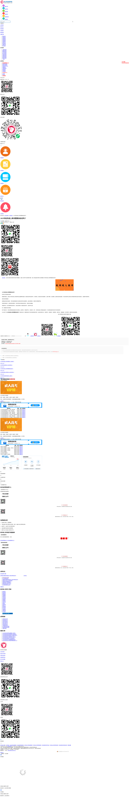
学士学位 (4, 608)
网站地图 (69, 745)
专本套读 (4, 75)
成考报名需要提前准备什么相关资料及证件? (8, 575)
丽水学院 (4, 628)
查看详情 (23, 409)
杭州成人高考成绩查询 (28, 745)
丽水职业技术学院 (5, 577)
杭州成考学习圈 (3, 573)
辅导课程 (4, 594)
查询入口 (4, 605)
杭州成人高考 (2, 745)
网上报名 (4, 45)
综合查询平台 (4, 72)
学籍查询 (4, 70)
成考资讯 (4, 37)
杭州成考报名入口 (5, 62)
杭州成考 (3, 277)
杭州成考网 (6, 215)
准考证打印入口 (5, 66)
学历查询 (4, 71)
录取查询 (4, 69)
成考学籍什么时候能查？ (6, 582)
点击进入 (25, 575)
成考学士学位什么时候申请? (7, 580)
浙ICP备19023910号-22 (12, 750)
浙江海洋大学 (5, 624)
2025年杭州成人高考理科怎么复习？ (9, 636)
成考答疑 (4, 39)
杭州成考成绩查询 (13, 745)
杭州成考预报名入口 (4, 540)
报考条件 (4, 591)
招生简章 (4, 43)
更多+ (4, 59)
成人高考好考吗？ (5, 578)
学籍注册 (4, 610)
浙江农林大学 (5, 623)
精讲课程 (2, 28)
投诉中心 (2, 752)
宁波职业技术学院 (5, 626)
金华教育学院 (5, 625)
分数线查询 (4, 68)
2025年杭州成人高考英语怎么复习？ (9, 637)
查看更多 (2, 586)
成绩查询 (4, 67)
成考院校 (4, 41)
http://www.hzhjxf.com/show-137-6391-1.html (12, 343)
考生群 (3, 74)
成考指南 (4, 40)
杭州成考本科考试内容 (63, 745)
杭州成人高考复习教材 (5, 613)
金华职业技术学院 (5, 627)
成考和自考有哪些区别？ (6, 581)
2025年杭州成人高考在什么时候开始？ (12, 355)
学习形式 (4, 611)
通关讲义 (2, 26)
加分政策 (4, 597)
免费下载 (2, 34)
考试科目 (4, 596)
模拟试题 (2, 32)
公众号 (3, 73)
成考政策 (4, 38)
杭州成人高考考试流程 (54, 745)
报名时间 (4, 593)
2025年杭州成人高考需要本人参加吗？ (9, 634)
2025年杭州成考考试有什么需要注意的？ (9, 635)
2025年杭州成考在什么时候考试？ (11, 357)
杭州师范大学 (5, 619)
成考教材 (4, 595)
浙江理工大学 (5, 618)
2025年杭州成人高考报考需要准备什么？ (9, 640)
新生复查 (4, 607)
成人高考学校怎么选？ (6, 584)
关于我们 (7, 745)
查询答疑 (4, 606)
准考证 (3, 603)
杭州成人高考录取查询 (37, 745)
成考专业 (4, 42)
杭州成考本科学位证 (45, 745)
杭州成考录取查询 (20, 745)
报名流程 (4, 592)
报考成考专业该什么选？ (6, 583)
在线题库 (2, 30)
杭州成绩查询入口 (11, 540)
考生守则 (4, 602)
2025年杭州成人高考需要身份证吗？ (9, 639)
